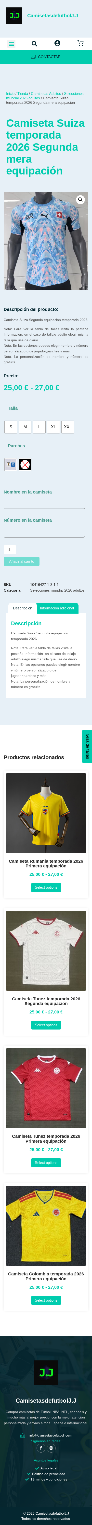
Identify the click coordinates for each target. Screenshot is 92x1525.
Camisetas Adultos (46, 93)
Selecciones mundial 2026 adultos (57, 590)
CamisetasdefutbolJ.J (52, 15)
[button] (11, 44)
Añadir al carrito (21, 561)
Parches (16, 445)
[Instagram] (51, 1448)
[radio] (11, 427)
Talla (13, 408)
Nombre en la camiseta (28, 492)
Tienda (22, 93)
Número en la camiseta (28, 520)
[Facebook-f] (41, 1448)
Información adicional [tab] (57, 608)
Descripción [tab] (22, 608)
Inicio (10, 93)
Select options (46, 887)
